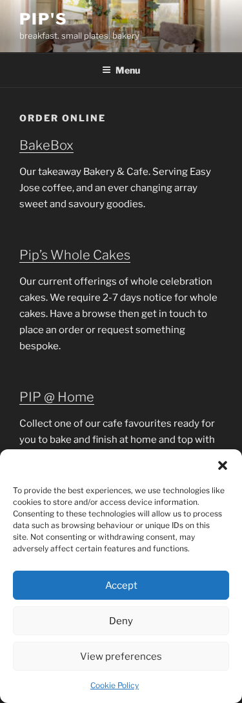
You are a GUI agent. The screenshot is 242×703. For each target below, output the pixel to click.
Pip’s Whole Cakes (74, 255)
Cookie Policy (114, 685)
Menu (128, 70)
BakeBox (46, 145)
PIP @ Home (56, 397)
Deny (121, 621)
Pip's (43, 19)
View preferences (121, 656)
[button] (222, 465)
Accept (121, 585)
